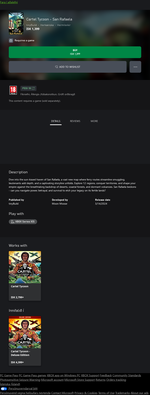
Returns (101, 379)
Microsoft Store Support (79, 379)
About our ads (140, 393)
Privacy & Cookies (86, 393)
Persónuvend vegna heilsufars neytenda (25, 393)
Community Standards (126, 375)
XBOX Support (90, 375)
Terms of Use (106, 393)
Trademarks (122, 393)
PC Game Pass (9, 375)
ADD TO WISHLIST (69, 66)
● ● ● (135, 67)
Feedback (106, 375)
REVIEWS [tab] (75, 121)
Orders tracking (116, 379)
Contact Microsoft (62, 393)
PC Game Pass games (32, 375)
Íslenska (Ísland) (10, 384)
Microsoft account (52, 379)
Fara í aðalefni (9, 2)
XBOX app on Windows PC (63, 375)
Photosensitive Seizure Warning (20, 379)
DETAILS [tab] (55, 121)
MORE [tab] (94, 121)
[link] (25, 276)
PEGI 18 (26, 88)
